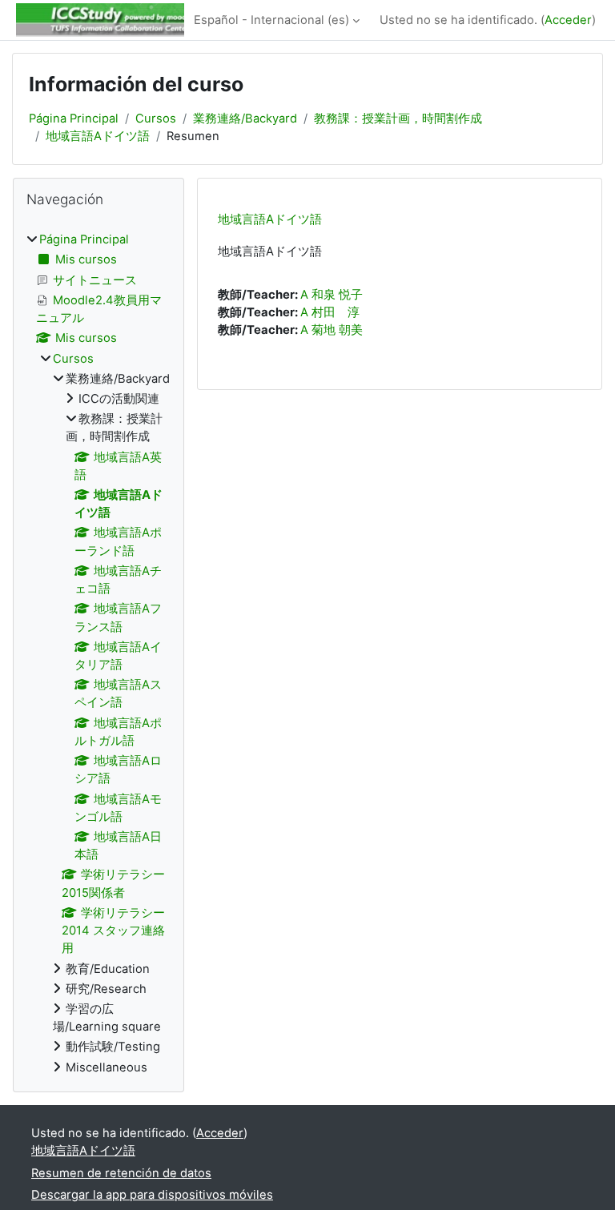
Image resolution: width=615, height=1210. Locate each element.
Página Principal (74, 118)
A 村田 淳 (330, 312)
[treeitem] (98, 653)
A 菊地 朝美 (331, 330)
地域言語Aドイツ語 (98, 136)
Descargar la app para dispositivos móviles (152, 1195)
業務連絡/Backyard (245, 118)
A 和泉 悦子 (331, 294)
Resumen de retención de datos (121, 1173)
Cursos (155, 118)
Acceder (568, 20)
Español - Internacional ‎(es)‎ (271, 20)
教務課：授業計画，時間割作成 (398, 118)
